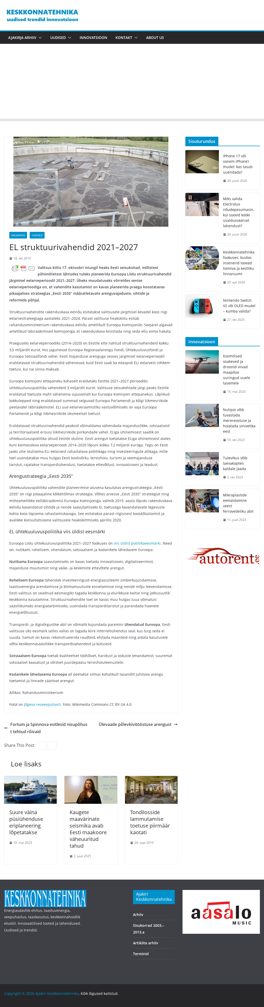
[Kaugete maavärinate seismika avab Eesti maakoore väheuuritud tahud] (90, 779)
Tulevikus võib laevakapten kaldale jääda (235, 463)
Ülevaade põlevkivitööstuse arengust (135, 724)
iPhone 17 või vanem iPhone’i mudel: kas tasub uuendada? (238, 164)
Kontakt (124, 37)
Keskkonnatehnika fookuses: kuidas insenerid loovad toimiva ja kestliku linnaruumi (238, 263)
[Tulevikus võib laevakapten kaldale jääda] (202, 469)
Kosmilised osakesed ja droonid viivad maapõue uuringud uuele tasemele (236, 370)
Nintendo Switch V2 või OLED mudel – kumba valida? (239, 306)
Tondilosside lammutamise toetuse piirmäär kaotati (150, 822)
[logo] (45, 893)
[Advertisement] (132, 82)
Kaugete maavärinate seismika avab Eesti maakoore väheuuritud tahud (88, 829)
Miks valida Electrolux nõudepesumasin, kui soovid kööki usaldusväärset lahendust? (238, 212)
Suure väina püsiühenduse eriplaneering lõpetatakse (26, 822)
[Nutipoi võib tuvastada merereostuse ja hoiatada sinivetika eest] (202, 426)
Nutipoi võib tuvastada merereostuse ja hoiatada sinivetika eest (239, 420)
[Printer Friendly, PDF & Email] (23, 268)
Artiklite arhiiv (145, 942)
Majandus (18, 235)
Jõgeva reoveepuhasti (42, 704)
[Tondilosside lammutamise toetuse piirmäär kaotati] (151, 779)
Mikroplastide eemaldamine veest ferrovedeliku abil (238, 503)
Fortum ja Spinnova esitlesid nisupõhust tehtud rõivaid (48, 728)
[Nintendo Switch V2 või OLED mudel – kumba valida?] (202, 311)
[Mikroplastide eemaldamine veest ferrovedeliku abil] (202, 509)
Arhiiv (138, 914)
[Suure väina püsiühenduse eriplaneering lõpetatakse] (30, 779)
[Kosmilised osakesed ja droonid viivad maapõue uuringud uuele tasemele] (202, 375)
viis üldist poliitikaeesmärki (137, 543)
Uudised (58, 37)
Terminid (141, 953)
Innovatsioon (93, 37)
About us (155, 37)
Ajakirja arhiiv (22, 37)
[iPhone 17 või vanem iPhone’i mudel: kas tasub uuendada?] (202, 170)
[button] (39, 37)
